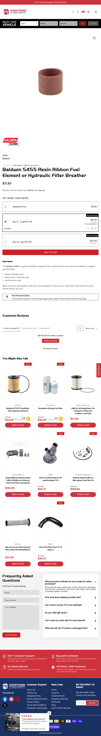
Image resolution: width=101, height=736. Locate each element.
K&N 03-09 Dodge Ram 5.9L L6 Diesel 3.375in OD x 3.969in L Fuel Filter (83, 410)
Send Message (11, 635)
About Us (31, 690)
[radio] (50, 207)
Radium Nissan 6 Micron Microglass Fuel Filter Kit (83, 479)
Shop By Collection (59, 699)
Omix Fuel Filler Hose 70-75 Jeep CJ (50, 548)
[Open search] (80, 328)
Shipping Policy (34, 696)
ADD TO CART (50, 252)
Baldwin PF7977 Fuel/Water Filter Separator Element (17, 409)
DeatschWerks (18, 475)
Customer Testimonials (37, 708)
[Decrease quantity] (88, 228)
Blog (53, 705)
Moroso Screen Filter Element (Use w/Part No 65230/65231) (17, 548)
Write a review (50, 341)
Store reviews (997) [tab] (29, 328)
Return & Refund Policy (37, 699)
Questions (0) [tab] (44, 328)
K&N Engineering (83, 405)
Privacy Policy (33, 702)
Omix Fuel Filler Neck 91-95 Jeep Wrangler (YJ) (50, 479)
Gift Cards (55, 702)
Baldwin (18, 405)
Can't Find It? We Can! (61, 708)
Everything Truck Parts (54, 733)
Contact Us (32, 693)
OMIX (50, 475)
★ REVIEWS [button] (99, 370)
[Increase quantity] (95, 228)
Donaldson (50, 405)
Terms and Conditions (36, 705)
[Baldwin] (11, 141)
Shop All (55, 693)
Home (54, 690)
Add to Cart (19, 425)
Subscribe (92, 703)
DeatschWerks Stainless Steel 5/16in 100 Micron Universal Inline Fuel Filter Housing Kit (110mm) (17, 480)
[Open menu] (96, 11)
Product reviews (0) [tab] (11, 328)
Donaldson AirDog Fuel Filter (50, 408)
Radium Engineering (83, 475)
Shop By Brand (57, 696)
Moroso (18, 544)
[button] (83, 11)
